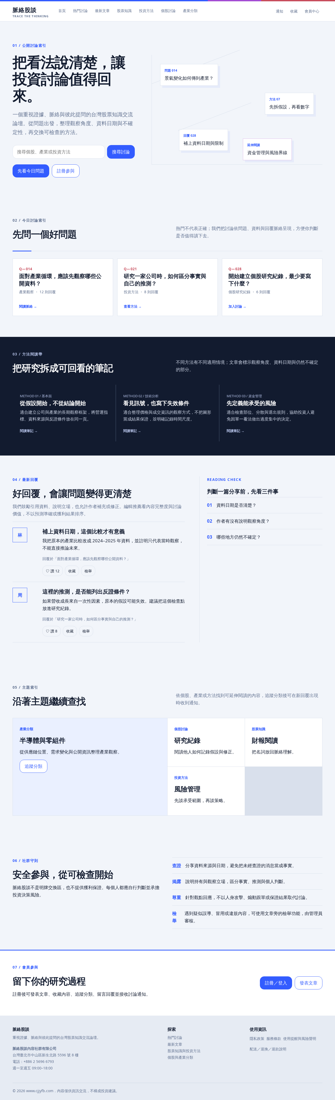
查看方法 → (133, 306)
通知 (279, 11)
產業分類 (190, 10)
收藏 (294, 11)
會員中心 (312, 11)
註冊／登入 (276, 983)
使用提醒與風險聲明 (299, 1038)
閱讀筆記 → (29, 430)
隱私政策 (257, 1038)
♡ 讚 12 (52, 570)
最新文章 (102, 10)
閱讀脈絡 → (28, 306)
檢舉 (88, 570)
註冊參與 (66, 171)
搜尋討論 (121, 152)
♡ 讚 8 (51, 631)
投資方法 (146, 10)
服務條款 (273, 1038)
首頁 (62, 10)
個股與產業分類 (180, 1057)
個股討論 (168, 10)
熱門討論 (80, 10)
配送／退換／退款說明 (268, 1048)
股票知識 (124, 10)
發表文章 (308, 983)
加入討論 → (237, 306)
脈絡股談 (31, 11)
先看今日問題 (31, 171)
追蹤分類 (33, 766)
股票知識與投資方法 (184, 1050)
